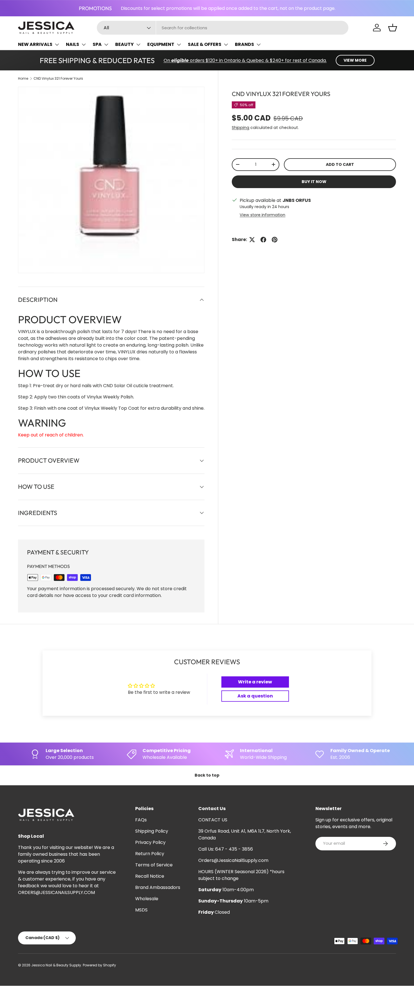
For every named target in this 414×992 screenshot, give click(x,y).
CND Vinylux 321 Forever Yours (58, 78)
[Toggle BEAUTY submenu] (138, 44)
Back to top (207, 775)
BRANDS (244, 44)
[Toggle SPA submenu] (106, 44)
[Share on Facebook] (263, 239)
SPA (97, 44)
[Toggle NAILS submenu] (83, 44)
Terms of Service (154, 865)
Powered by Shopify (99, 965)
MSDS (141, 910)
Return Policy (149, 853)
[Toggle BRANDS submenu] (258, 44)
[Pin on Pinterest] (274, 239)
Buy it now (314, 181)
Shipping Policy (151, 831)
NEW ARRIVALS (35, 44)
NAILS (72, 44)
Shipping (240, 127)
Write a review (255, 682)
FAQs (141, 820)
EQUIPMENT (160, 44)
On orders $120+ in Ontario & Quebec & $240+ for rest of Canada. (245, 60)
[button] (392, 27)
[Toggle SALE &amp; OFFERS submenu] (225, 44)
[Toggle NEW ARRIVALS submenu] (57, 44)
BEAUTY (124, 44)
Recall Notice (149, 876)
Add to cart (340, 164)
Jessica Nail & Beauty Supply (56, 965)
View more (355, 60)
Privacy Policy (150, 842)
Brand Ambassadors (157, 887)
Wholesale (146, 898)
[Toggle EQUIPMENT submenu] (178, 44)
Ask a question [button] (255, 696)
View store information (262, 215)
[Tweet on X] (252, 239)
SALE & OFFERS (204, 44)
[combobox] (222, 28)
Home (23, 78)
